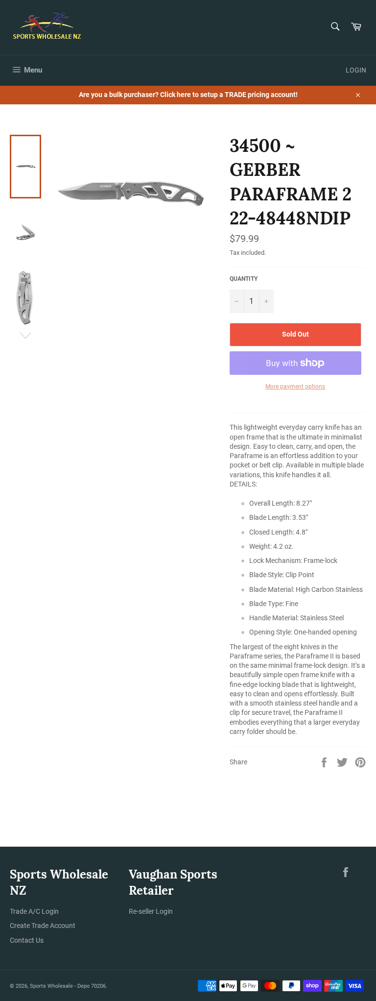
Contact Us (27, 940)
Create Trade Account (42, 925)
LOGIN (356, 70)
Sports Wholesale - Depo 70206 (68, 986)
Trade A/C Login (34, 911)
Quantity (244, 278)
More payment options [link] (295, 386)
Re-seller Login (151, 911)
